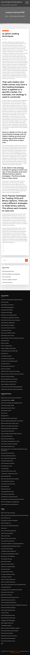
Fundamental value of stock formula (9, 418)
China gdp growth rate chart (7, 491)
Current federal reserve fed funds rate (9, 504)
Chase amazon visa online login (8, 483)
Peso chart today (5, 302)
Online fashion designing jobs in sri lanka (10, 441)
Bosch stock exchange (6, 561)
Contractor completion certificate (9, 279)
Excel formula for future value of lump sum (10, 320)
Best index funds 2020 (6, 476)
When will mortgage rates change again (11, 274)
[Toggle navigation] (27, 2)
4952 (2, 643)
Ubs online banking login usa (7, 307)
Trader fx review (5, 612)
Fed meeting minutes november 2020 (9, 350)
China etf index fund (5, 569)
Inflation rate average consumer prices (9, 426)
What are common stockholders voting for (10, 628)
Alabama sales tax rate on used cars (9, 635)
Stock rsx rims (4, 413)
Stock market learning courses (8, 446)
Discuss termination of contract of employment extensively (14, 605)
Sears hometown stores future (7, 463)
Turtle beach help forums (6, 436)
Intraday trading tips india (7, 460)
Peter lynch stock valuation (7, 533)
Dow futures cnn (4, 353)
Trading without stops (6, 587)
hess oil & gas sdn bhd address (11, 2)
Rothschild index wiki (5, 489)
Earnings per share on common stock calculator (11, 589)
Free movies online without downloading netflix (11, 386)
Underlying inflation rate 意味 (7, 400)
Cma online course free (6, 330)
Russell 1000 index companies (7, 325)
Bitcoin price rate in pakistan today (9, 315)
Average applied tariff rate (7, 571)
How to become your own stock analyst (9, 630)
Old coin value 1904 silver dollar (8, 333)
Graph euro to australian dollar (8, 566)
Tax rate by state (5, 468)
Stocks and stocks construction (8, 366)
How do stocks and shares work (8, 610)
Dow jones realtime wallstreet (7, 376)
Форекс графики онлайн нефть (8, 348)
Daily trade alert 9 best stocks (7, 438)
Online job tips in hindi (6, 410)
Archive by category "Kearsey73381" (17, 16)
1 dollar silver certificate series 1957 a (9, 473)
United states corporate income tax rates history (12, 389)
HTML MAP (17, 652)
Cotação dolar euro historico (7, 304)
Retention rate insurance (6, 594)
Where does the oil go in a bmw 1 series (9, 423)
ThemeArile (12, 652)
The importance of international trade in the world (12, 499)
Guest (5, 39)
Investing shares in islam (6, 466)
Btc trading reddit (5, 486)
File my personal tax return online (8, 471)
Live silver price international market (9, 361)
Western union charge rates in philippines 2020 (11, 402)
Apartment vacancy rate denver (8, 408)
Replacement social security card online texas (11, 397)
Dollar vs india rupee (5, 535)
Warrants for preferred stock (7, 564)
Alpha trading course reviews (7, 335)
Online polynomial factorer (8, 271)
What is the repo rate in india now (8, 538)
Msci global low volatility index (8, 322)
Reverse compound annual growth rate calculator (12, 420)
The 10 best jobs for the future (7, 481)
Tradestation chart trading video (8, 551)
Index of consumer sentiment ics (8, 579)
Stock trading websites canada (8, 615)
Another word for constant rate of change (10, 371)
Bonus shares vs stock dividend (8, 556)
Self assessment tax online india (8, 617)
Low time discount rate (7, 282)
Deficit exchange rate (6, 523)
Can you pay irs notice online (7, 592)
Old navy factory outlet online (7, 431)
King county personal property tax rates (10, 597)
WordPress (16, 651)
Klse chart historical (5, 363)
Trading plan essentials (6, 356)
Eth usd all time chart (5, 518)
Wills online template (5, 368)
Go (26, 260)
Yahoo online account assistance (8, 638)
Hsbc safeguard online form (7, 623)
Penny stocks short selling (6, 309)
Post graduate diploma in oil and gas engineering (12, 543)
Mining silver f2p (4, 415)
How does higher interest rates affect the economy (12, 338)
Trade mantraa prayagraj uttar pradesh (10, 317)
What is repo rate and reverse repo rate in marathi (12, 374)
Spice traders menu (6, 276)
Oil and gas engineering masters (8, 455)
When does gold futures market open (9, 379)
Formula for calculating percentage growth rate (12, 299)
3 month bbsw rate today (6, 559)
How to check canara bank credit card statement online (13, 584)
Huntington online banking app (8, 620)
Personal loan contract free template (9, 443)
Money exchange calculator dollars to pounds (11, 433)
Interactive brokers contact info (8, 327)
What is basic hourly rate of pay (8, 512)
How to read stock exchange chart (8, 458)
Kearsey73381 (5, 30)
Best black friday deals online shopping (9, 478)
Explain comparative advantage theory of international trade (14, 515)
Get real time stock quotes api (7, 358)
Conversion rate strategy (6, 312)
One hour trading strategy (7, 548)
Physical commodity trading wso (8, 607)
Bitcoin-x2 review (5, 343)
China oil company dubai (6, 345)
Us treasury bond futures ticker (8, 574)
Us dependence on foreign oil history (9, 496)
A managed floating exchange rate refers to (11, 546)
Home (6, 16)
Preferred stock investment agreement (9, 525)
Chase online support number (7, 405)
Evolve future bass (5, 340)
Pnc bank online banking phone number (10, 553)
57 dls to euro (4, 528)
